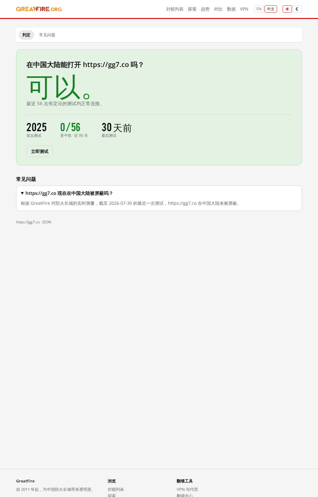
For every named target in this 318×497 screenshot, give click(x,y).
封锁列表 (175, 9)
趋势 (205, 9)
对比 (218, 9)
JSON (47, 222)
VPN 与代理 (187, 489)
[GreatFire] (38, 9)
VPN (244, 9)
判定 (26, 35)
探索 (192, 9)
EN (259, 8)
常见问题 (47, 35)
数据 (231, 9)
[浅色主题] (287, 9)
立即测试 (39, 150)
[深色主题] (297, 9)
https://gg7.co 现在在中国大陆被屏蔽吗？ (69, 193)
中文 (271, 8)
